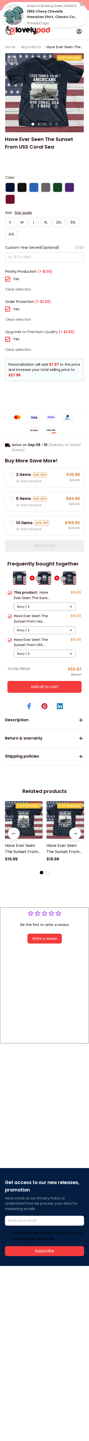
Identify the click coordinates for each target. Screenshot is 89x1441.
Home (10, 47)
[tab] (32, 124)
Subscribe (44, 1251)
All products (31, 47)
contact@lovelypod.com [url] (36, 1297)
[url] (23, 1303)
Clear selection (18, 289)
